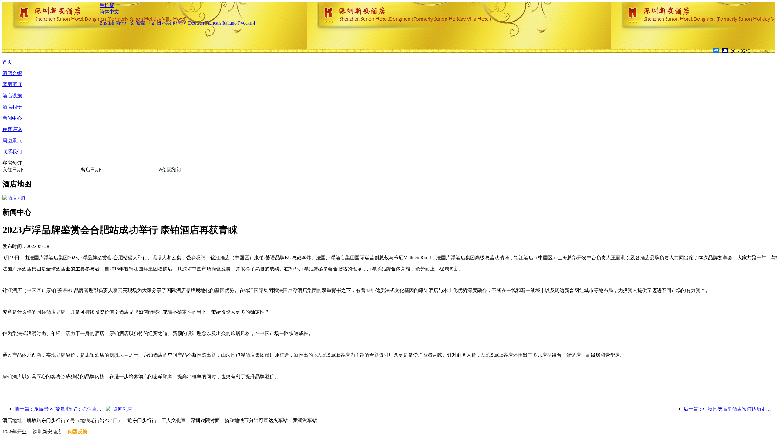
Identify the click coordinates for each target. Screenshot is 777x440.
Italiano (229, 22)
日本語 (164, 22)
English (107, 22)
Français (213, 22)
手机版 (107, 5)
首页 (7, 62)
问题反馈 (77, 431)
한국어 (179, 22)
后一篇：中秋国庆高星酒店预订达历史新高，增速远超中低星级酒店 (729, 408)
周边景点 (12, 140)
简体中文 (109, 11)
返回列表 (121, 409)
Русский (246, 22)
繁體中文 (145, 22)
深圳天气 (761, 51)
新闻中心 (12, 118)
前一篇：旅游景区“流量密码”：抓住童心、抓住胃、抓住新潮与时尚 (60, 408)
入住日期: (12, 169)
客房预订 (12, 84)
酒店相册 (12, 106)
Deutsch (196, 22)
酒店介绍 (12, 73)
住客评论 (12, 129)
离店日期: (90, 169)
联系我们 (12, 151)
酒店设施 (12, 95)
